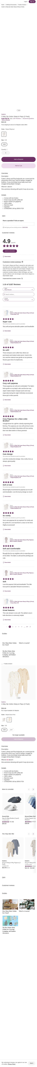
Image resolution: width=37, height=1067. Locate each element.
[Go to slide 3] (19, 110)
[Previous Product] (29, 789)
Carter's (3, 114)
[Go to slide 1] (17, 110)
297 (27, 626)
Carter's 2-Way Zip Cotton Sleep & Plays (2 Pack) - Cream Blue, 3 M (22, 313)
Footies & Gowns (22, 4)
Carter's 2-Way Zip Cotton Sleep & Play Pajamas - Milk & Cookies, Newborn (22, 540)
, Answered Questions (28, 118)
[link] (3, 134)
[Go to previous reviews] (7, 627)
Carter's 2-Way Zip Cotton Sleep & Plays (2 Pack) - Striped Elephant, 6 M (22, 342)
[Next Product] (33, 789)
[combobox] (18, 289)
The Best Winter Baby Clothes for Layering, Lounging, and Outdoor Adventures (9, 653)
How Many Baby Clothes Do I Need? (9, 644)
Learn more (25, 227)
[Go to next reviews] (30, 627)
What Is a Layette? (24, 643)
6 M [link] (4, 144)
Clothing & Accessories (11, 4)
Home (2, 4)
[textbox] (18, 224)
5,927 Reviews (17, 118)
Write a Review (6, 120)
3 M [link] (4, 730)
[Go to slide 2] (18, 110)
